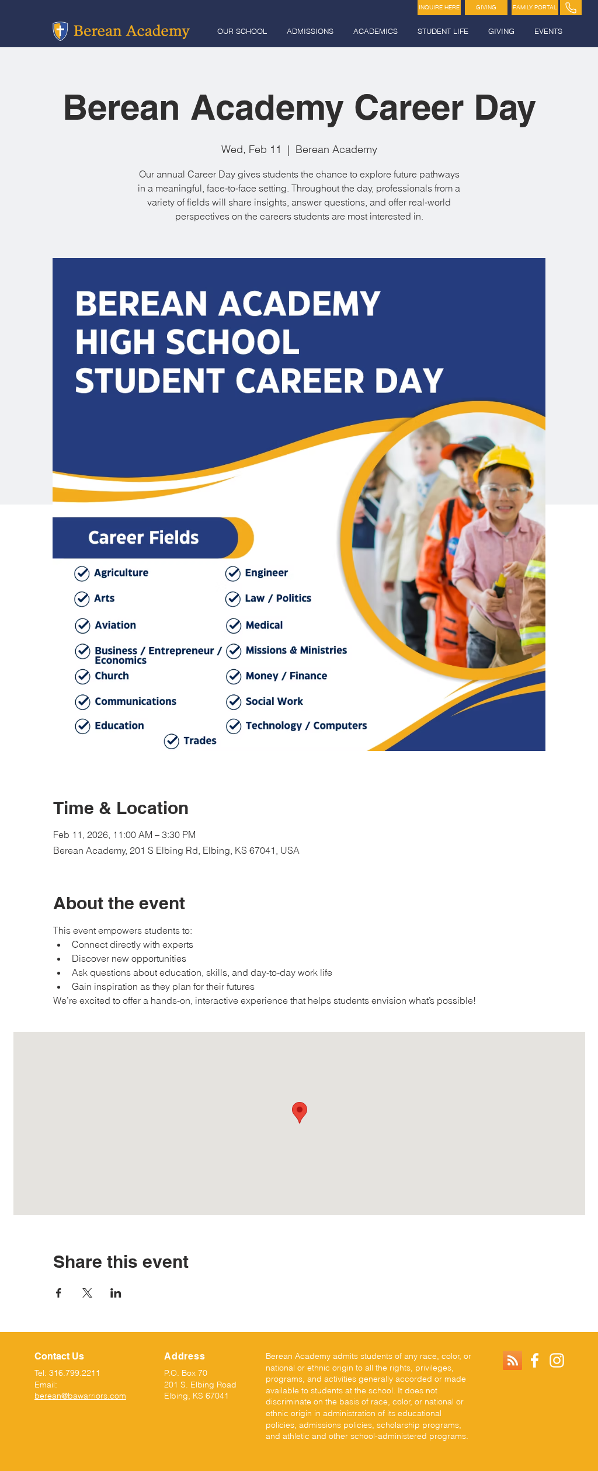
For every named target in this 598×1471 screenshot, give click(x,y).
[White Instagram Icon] (556, 1360)
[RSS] (512, 1360)
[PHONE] (571, 7)
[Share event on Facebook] (58, 1293)
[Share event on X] (87, 1293)
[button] (243, 31)
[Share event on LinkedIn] (115, 1293)
